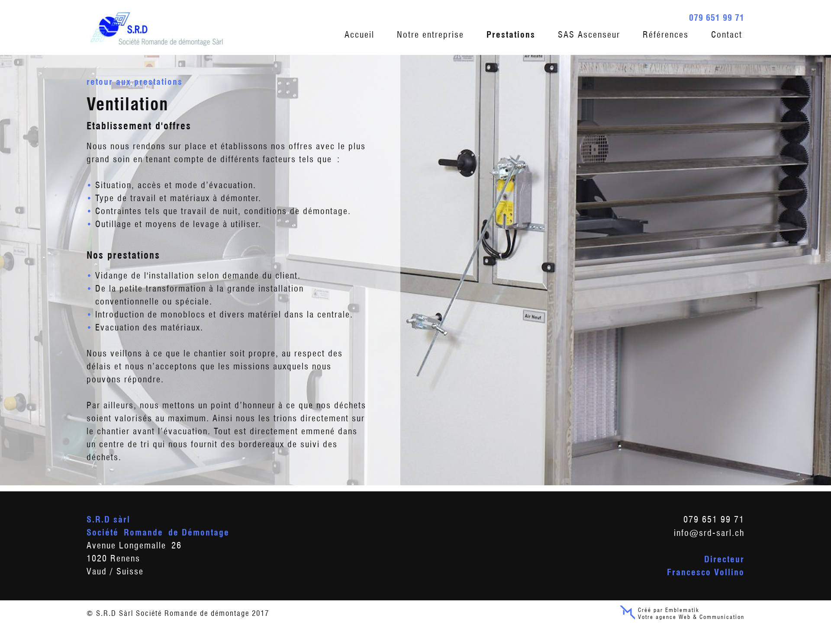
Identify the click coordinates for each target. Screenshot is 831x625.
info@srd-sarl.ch (709, 533)
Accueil (359, 34)
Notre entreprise (430, 34)
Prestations (510, 34)
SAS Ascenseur (589, 34)
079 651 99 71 (716, 18)
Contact (726, 34)
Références (666, 34)
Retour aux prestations (135, 82)
